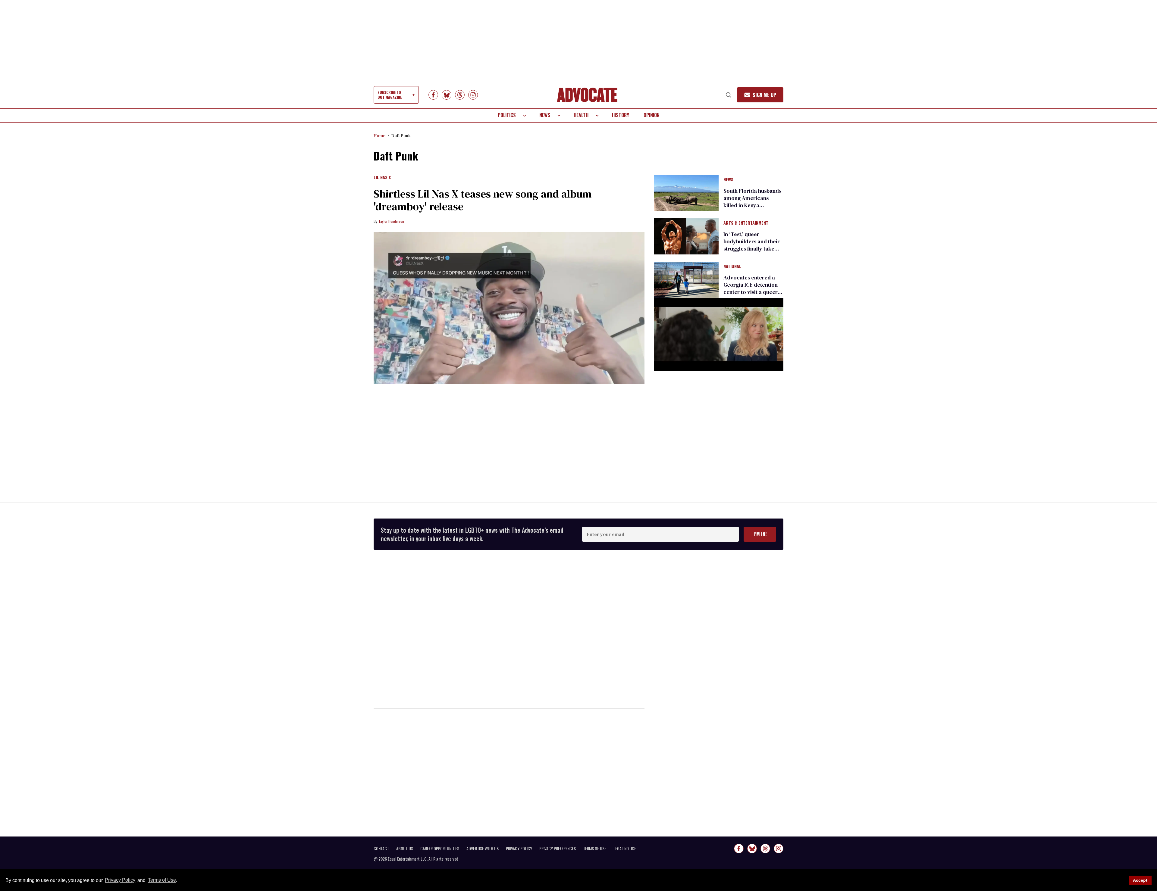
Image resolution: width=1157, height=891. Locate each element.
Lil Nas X (382, 177)
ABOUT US (404, 849)
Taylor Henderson (391, 221)
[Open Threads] (460, 95)
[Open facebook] (433, 95)
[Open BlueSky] (446, 95)
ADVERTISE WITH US (482, 849)
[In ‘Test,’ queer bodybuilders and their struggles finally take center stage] (686, 236)
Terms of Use (162, 880)
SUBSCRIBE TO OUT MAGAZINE (390, 95)
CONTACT (381, 849)
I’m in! (760, 534)
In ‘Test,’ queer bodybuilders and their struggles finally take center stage (751, 245)
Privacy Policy (120, 880)
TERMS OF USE (594, 849)
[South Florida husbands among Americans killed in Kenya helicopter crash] (686, 192)
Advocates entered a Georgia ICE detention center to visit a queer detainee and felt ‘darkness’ (750, 292)
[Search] (728, 94)
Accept (1140, 880)
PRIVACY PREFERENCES (557, 849)
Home (379, 135)
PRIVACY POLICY (519, 849)
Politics (507, 115)
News (544, 115)
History (620, 115)
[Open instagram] (473, 95)
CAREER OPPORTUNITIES (439, 849)
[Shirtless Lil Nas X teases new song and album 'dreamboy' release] (509, 308)
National (732, 266)
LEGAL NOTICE (624, 849)
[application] (718, 334)
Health (581, 115)
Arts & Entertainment (745, 223)
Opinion (652, 115)
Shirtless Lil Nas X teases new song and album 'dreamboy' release (482, 200)
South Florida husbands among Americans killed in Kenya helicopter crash (752, 201)
